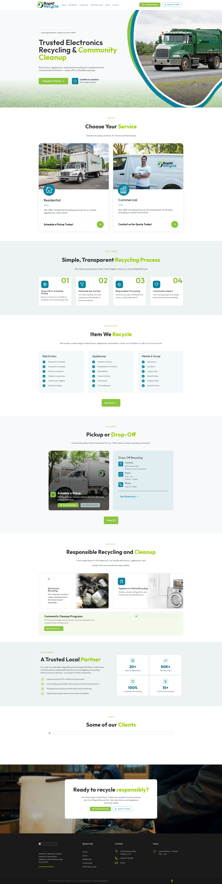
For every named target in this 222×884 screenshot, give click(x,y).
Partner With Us (52, 628)
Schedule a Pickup (52, 81)
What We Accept (97, 5)
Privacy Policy (85, 881)
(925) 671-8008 (172, 5)
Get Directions (128, 496)
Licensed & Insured (46, 866)
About (107, 5)
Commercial (83, 5)
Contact (115, 5)
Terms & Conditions (100, 881)
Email (110, 520)
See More (109, 402)
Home (64, 5)
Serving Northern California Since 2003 (59, 33)
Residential (73, 5)
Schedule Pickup (151, 5)
